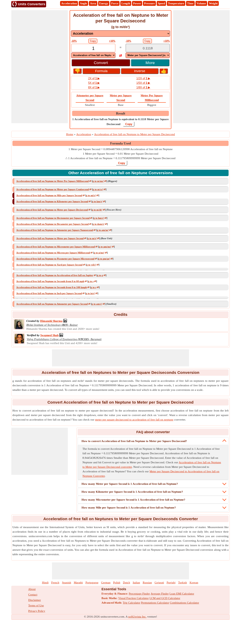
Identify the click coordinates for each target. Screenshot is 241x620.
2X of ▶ (94, 78)
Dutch (126, 582)
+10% (112, 41)
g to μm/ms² (105, 246)
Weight (213, 3)
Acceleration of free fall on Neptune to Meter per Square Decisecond (52, 209)
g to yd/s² (91, 264)
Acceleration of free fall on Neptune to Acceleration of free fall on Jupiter (54, 275)
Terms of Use (36, 605)
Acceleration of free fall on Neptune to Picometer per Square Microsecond (55, 258)
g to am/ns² (103, 230)
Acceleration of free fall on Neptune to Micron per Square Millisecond (53, 252)
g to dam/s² (98, 224)
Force (114, 3)
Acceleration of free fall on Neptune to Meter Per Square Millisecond (52, 181)
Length (125, 3)
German (106, 582)
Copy (93, 41)
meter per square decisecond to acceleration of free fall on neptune (134, 419)
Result (120, 113)
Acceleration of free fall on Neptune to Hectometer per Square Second (53, 218)
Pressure (149, 3)
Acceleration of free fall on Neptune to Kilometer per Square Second (52, 201)
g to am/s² (97, 303)
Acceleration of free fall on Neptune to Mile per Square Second (49, 195)
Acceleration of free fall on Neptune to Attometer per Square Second (52, 303)
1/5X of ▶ (143, 82)
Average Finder (160, 593)
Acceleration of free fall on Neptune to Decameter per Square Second (52, 224)
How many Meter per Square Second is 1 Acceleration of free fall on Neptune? (130, 483)
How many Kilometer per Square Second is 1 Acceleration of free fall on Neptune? (132, 491)
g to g (100, 275)
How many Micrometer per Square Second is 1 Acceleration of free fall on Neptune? (133, 499)
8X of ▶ (94, 87)
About (32, 589)
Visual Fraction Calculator (133, 598)
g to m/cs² (98, 189)
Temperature (176, 3)
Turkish (182, 582)
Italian (136, 582)
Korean (194, 582)
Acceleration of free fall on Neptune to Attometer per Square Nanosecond (54, 230)
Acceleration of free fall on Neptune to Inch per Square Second (49, 293)
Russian (147, 582)
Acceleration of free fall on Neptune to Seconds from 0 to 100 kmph (51, 287)
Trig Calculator (131, 602)
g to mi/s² (91, 195)
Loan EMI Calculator (181, 593)
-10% (74, 41)
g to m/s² (92, 238)
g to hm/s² (99, 218)
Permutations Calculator (155, 602)
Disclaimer (34, 600)
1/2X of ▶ (143, 78)
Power (137, 3)
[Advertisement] (39, 66)
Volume (201, 3)
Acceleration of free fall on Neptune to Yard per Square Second (49, 264)
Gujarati (159, 582)
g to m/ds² (97, 209)
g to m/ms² (98, 181)
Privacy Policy (36, 610)
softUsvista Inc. (137, 616)
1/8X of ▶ (143, 87)
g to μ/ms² (99, 252)
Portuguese (91, 582)
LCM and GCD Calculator (164, 598)
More (150, 62)
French (55, 582)
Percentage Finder (139, 593)
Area (93, 3)
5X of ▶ (94, 82)
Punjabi (171, 582)
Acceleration (69, 3)
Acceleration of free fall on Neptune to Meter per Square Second (50, 238)
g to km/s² (97, 201)
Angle (83, 3)
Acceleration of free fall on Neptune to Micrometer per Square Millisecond (55, 246)
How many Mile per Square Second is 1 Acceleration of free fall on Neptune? (129, 507)
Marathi (78, 582)
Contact (32, 594)
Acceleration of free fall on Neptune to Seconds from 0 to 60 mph (50, 281)
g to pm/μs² (104, 258)
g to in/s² (90, 293)
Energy (103, 3)
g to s (91, 281)
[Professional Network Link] (65, 320)
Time (190, 3)
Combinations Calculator (184, 602)
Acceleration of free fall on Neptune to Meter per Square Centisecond (52, 189)
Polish (116, 582)
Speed (161, 3)
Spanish (66, 582)
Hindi (45, 582)
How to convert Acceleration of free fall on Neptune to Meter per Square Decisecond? (134, 441)
